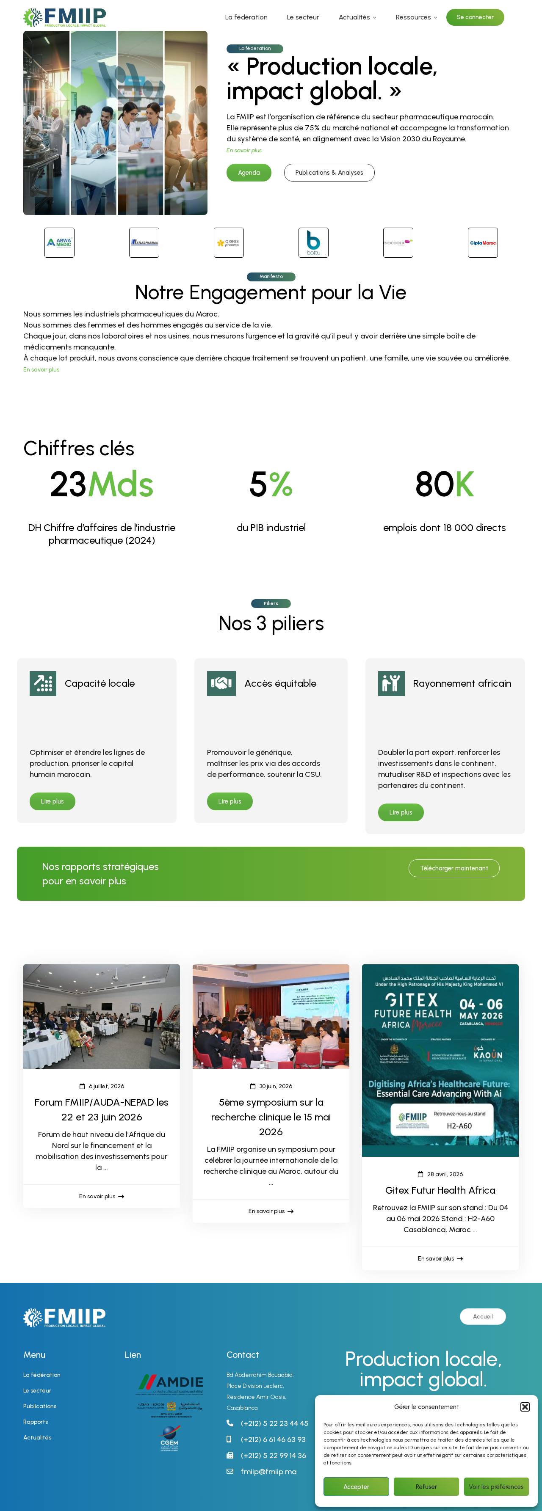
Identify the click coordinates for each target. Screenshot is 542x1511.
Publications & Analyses (329, 172)
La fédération (255, 48)
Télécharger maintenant (454, 868)
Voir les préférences (496, 1487)
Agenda (249, 172)
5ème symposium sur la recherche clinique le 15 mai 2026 (271, 1117)
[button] (525, 1407)
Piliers (271, 603)
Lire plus (52, 801)
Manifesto (271, 276)
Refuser (426, 1487)
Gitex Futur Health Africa (440, 1190)
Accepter (356, 1487)
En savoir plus (41, 369)
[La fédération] (115, 36)
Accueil (483, 1316)
